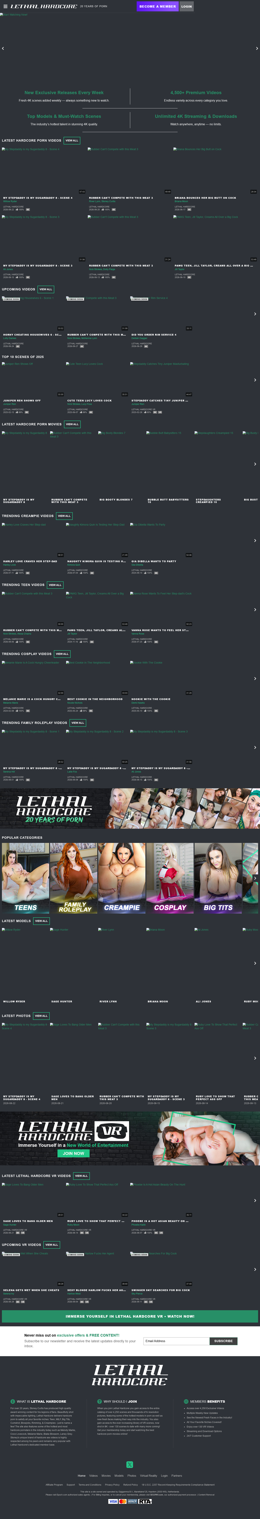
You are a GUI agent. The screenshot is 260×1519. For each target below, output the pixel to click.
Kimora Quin (73, 565)
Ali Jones (8, 269)
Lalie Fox (72, 771)
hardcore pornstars (20, 1430)
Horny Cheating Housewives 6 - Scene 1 (35, 334)
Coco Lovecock (18, 1434)
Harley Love (9, 565)
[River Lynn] (121, 963)
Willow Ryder (10, 201)
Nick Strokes (95, 269)
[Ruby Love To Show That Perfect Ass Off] (218, 1058)
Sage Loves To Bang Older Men (72, 1098)
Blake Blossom (51, 1434)
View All (72, 140)
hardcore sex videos (47, 1437)
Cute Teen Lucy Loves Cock (89, 400)
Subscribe (223, 1341)
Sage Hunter (61, 1001)
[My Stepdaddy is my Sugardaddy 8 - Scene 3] (170, 1058)
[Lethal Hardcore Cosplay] (170, 878)
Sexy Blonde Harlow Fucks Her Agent (98, 1290)
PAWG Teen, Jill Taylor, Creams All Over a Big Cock (216, 265)
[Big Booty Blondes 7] (121, 464)
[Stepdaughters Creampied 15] (218, 464)
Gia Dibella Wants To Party (154, 561)
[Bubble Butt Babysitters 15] (170, 464)
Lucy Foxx (86, 404)
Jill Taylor (179, 269)
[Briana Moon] (170, 963)
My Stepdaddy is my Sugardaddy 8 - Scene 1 (38, 768)
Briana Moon (181, 201)
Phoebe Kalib (139, 1224)
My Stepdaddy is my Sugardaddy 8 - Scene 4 (38, 197)
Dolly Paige (109, 269)
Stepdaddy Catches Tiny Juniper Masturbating (170, 400)
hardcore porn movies (108, 1434)
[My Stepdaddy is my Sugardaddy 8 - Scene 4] (25, 1058)
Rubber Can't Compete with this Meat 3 (121, 197)
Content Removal (206, 1495)
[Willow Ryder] (25, 963)
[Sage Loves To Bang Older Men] (73, 1058)
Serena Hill (9, 771)
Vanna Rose (138, 633)
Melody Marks (68, 1430)
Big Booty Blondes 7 (116, 499)
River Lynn (94, 201)
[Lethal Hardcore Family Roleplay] (73, 878)
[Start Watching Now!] (97, 48)
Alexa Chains (24, 633)
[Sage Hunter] (73, 963)
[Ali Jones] (218, 963)
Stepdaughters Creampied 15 (208, 500)
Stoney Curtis (108, 201)
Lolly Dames (9, 338)
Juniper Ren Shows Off (22, 400)
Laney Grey (66, 1434)
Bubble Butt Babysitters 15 (168, 500)
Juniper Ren (9, 404)
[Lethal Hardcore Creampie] (121, 878)
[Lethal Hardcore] (44, 6)
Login (186, 6)
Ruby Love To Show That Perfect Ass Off (215, 1098)
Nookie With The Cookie (151, 699)
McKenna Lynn (89, 338)
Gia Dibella (137, 565)
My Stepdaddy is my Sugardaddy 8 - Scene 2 (102, 768)
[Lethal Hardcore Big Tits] (218, 878)
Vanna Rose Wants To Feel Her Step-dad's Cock (170, 630)
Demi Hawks (138, 703)
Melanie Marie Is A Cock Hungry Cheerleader (40, 699)
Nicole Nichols (74, 703)
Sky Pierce (137, 1293)
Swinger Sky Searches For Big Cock (161, 1290)
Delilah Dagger (139, 338)
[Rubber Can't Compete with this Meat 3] (73, 464)
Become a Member (158, 6)
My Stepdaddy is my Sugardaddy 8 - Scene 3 (38, 265)
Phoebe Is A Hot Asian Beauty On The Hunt (166, 1221)
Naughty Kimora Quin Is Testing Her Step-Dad (104, 561)
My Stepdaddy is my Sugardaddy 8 (18, 500)
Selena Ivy (8, 1293)
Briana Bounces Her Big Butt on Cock (205, 197)
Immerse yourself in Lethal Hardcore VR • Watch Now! (130, 1316)
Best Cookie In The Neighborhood (95, 699)
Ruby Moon (73, 1224)
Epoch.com (62, 1495)
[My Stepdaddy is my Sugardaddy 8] (25, 464)
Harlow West (74, 1293)
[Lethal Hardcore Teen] (25, 878)
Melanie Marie (10, 703)
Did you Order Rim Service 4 (154, 334)
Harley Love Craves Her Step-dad (30, 561)
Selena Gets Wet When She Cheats (31, 1290)
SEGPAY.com (156, 1495)
